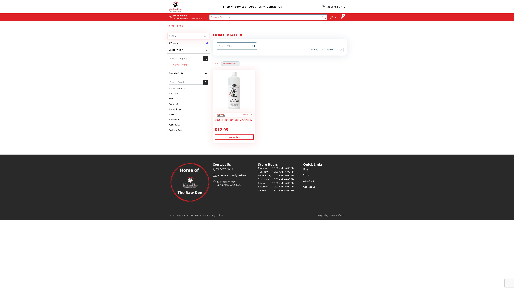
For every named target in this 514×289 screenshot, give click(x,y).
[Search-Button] (324, 17)
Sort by (314, 49)
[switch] (206, 36)
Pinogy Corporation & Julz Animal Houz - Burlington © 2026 (198, 215)
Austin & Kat (174, 124)
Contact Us (274, 6)
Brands (176, 73)
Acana (172, 98)
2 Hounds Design (177, 88)
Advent (172, 114)
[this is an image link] (190, 182)
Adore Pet (173, 104)
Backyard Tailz (175, 130)
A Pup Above (175, 93)
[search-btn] (205, 58)
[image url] (175, 6)
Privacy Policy (322, 215)
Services (240, 6)
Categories (176, 49)
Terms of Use (337, 215)
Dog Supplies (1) (179, 64)
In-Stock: (173, 36)
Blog (305, 169)
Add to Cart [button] (234, 137)
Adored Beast (175, 109)
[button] (333, 17)
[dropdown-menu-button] (232, 6)
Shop (226, 6)
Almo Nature (175, 119)
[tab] (188, 58)
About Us (255, 6)
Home (170, 25)
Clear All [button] (204, 43)
